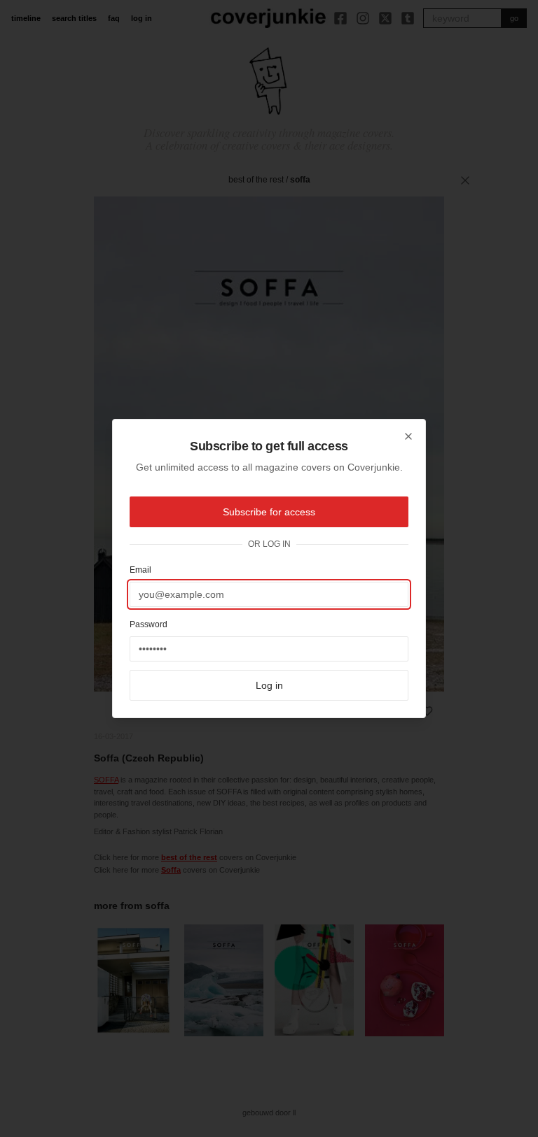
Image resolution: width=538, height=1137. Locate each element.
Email (140, 570)
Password (148, 624)
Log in (269, 685)
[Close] (408, 436)
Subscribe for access (269, 511)
